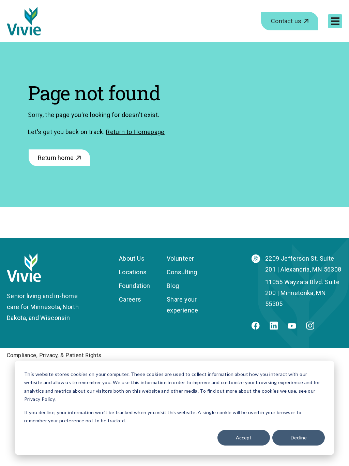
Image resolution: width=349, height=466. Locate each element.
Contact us (286, 21)
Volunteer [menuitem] (180, 258)
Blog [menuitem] (173, 285)
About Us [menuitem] (132, 258)
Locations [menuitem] (133, 272)
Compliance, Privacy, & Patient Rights (54, 355)
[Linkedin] (274, 327)
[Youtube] (292, 326)
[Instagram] (310, 327)
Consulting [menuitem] (182, 272)
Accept (244, 437)
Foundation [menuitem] (134, 285)
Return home (56, 157)
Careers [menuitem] (130, 299)
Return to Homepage (135, 131)
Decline (299, 437)
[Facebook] (256, 327)
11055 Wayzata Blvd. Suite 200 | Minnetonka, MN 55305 (302, 292)
